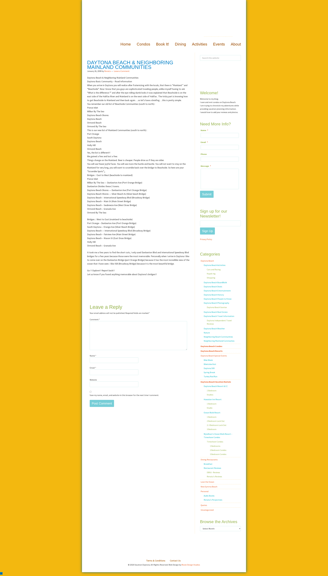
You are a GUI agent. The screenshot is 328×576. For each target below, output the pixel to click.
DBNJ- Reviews (213, 472)
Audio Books (209, 495)
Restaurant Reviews (212, 468)
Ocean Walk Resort (212, 412)
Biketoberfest (210, 364)
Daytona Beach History (214, 294)
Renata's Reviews (214, 476)
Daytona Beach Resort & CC (216, 386)
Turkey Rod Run (210, 376)
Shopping (211, 277)
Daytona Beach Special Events (214, 355)
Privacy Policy (206, 239)
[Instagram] (236, 35)
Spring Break (209, 372)
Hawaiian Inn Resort (213, 399)
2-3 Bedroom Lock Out (216, 425)
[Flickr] (229, 35)
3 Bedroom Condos (218, 454)
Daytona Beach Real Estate (216, 312)
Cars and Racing (214, 269)
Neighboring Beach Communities (218, 336)
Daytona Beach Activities (214, 265)
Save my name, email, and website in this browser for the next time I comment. (124, 395)
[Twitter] (208, 33)
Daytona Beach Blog (164, 25)
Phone (204, 154)
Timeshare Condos (215, 441)
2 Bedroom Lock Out (216, 421)
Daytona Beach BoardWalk (215, 282)
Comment (95, 319)
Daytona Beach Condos (211, 346)
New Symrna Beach (209, 486)
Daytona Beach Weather (214, 328)
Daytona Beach (207, 261)
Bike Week (208, 360)
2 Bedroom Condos (218, 450)
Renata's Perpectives (213, 500)
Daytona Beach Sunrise (217, 307)
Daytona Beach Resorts (212, 351)
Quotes (204, 505)
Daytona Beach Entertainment (217, 290)
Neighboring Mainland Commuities (219, 341)
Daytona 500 (209, 368)
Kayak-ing (211, 273)
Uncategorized (207, 510)
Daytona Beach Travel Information (219, 316)
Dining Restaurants (209, 459)
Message (206, 166)
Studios (210, 394)
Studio (209, 408)
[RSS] (215, 35)
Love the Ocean (207, 482)
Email (93, 367)
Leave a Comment (122, 71)
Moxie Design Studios (191, 564)
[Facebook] (222, 35)
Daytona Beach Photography (216, 303)
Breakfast (208, 464)
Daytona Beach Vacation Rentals (216, 382)
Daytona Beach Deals (213, 286)
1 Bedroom (211, 390)
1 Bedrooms (215, 446)
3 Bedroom (211, 429)
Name (93, 355)
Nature (207, 332)
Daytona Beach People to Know (217, 299)
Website (93, 379)
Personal (205, 491)
